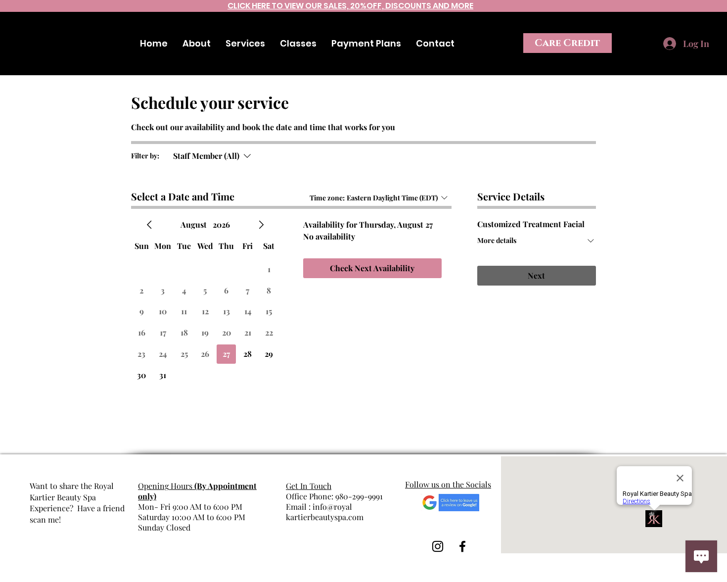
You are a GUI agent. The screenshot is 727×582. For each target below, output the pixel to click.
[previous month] (149, 225)
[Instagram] (717, 23)
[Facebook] (693, 23)
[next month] (261, 225)
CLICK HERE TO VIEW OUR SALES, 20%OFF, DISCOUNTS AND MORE (350, 5)
